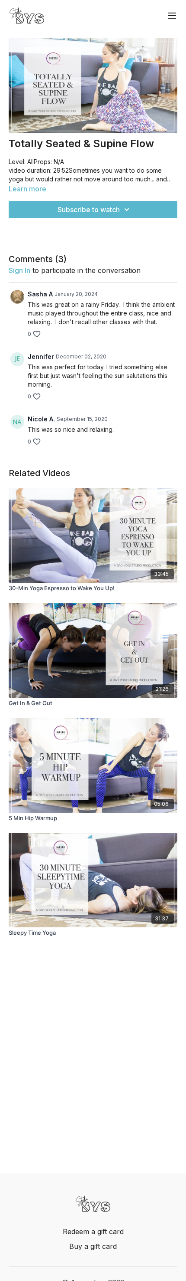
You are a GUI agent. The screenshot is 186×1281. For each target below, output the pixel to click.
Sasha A (40, 294)
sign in (19, 270)
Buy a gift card (93, 1246)
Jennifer (41, 356)
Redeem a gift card (93, 1231)
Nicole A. (41, 419)
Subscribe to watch (89, 209)
